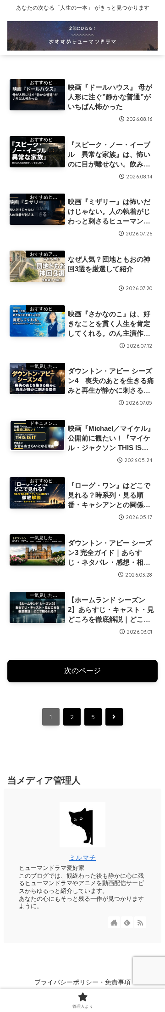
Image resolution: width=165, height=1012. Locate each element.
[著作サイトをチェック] (114, 922)
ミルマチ (82, 857)
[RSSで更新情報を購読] (140, 922)
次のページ (82, 671)
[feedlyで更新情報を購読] (127, 922)
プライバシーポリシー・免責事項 (82, 982)
